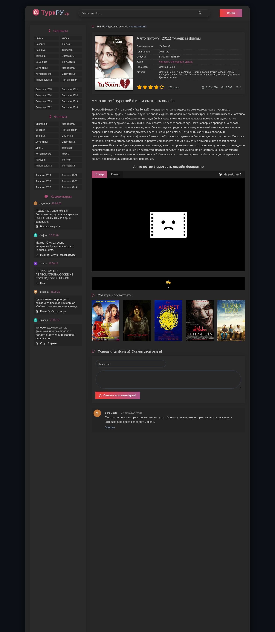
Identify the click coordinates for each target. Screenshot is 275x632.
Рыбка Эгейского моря (53, 311)
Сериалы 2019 (70, 101)
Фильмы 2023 (43, 181)
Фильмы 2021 (69, 175)
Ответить (110, 427)
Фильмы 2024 (43, 175)
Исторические (43, 73)
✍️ (168, 283)
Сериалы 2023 (44, 101)
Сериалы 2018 (70, 107)
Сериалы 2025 (44, 89)
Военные (40, 50)
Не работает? (232, 174)
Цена (43, 283)
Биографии (68, 56)
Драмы (39, 38)
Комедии (40, 56)
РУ (55, 12)
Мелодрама (177, 61)
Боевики (40, 44)
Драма (188, 61)
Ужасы (65, 38)
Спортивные (68, 73)
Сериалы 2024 (44, 95)
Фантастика (68, 61)
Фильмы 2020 (69, 181)
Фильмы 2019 (69, 187)
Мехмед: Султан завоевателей (57, 255)
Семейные (41, 61)
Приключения (69, 79)
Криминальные (44, 79)
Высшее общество (50, 226)
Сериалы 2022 (44, 107)
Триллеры (67, 50)
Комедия (164, 61)
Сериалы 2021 (70, 89)
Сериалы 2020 (70, 95)
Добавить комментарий (117, 395)
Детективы (42, 67)
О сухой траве (48, 343)
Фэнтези (66, 44)
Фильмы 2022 (43, 187)
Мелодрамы (68, 67)
